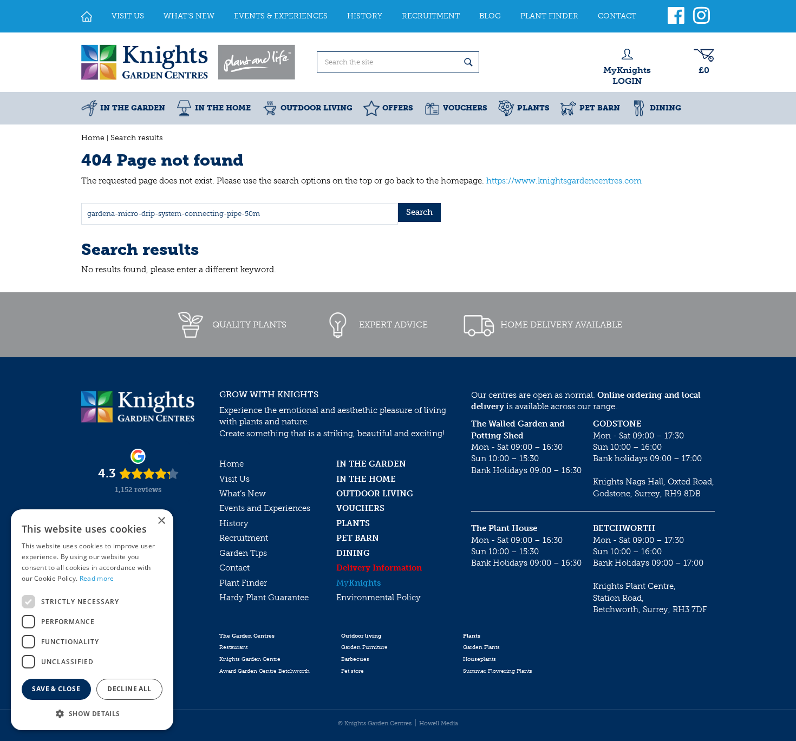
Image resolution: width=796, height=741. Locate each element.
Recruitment (243, 538)
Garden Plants (481, 647)
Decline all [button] (129, 688)
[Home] (86, 16)
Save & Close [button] (56, 688)
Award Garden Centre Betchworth (264, 671)
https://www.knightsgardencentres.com (564, 181)
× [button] (161, 521)
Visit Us (234, 479)
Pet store (352, 671)
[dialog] (92, 619)
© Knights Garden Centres (375, 723)
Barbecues (355, 659)
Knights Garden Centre (249, 659)
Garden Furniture (364, 647)
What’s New (242, 494)
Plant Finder (243, 583)
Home (231, 464)
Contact (234, 568)
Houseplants (479, 659)
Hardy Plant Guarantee (264, 597)
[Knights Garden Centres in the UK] (189, 62)
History (234, 523)
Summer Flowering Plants (497, 671)
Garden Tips (243, 553)
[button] (92, 713)
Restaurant (233, 647)
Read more (97, 578)
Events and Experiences (264, 508)
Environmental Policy (378, 597)
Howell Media (438, 723)
